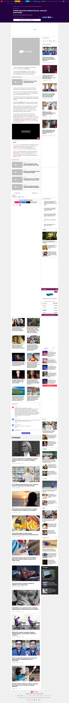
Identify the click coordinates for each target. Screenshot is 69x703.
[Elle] (25, 695)
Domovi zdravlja (16, 144)
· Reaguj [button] (46, 98)
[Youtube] (50, 41)
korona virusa (15, 68)
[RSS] (56, 41)
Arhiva (43, 697)
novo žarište (25, 117)
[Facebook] (43, 41)
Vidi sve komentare (26, 433)
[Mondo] (3, 1)
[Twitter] (48, 41)
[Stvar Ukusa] (50, 695)
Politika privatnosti (48, 697)
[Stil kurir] (27, 695)
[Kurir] (18, 695)
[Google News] (54, 41)
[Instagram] (45, 41)
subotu (19, 156)
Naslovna (14, 6)
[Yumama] (45, 695)
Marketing (20, 697)
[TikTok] (52, 41)
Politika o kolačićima (39, 697)
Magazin (18, 6)
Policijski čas (15, 151)
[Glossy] (30, 695)
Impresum (23, 697)
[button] (39, 17)
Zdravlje (22, 6)
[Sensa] (41, 695)
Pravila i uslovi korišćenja (32, 697)
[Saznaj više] (56, 229)
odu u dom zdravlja (29, 120)
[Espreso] (22, 695)
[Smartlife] (37, 695)
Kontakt (26, 697)
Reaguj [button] (45, 62)
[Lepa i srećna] (34, 695)
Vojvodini (35, 116)
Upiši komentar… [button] (18, 430)
